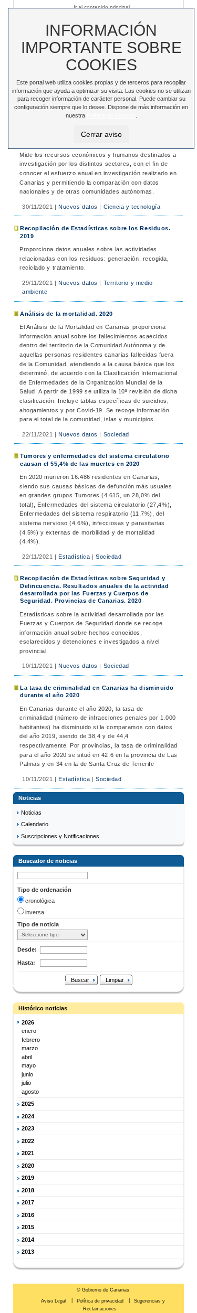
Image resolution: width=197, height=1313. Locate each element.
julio (26, 1083)
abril (27, 1057)
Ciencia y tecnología (132, 207)
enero (29, 1031)
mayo (29, 1065)
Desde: (27, 949)
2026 (28, 1022)
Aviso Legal (54, 1301)
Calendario (34, 824)
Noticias (31, 812)
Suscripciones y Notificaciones (60, 836)
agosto (30, 1091)
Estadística (74, 556)
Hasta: (26, 962)
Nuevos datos (78, 207)
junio (27, 1074)
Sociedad (116, 434)
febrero (31, 1040)
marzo (30, 1048)
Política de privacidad (101, 1301)
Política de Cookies (111, 115)
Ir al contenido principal (102, 7)
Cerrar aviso (101, 134)
